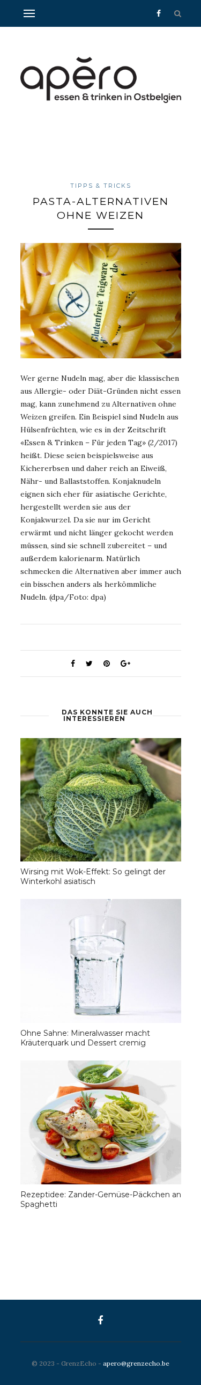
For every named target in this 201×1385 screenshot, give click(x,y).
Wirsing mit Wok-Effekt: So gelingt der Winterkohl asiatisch (93, 876)
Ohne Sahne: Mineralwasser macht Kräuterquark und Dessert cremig (85, 1038)
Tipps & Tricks (100, 185)
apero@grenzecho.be (136, 1363)
